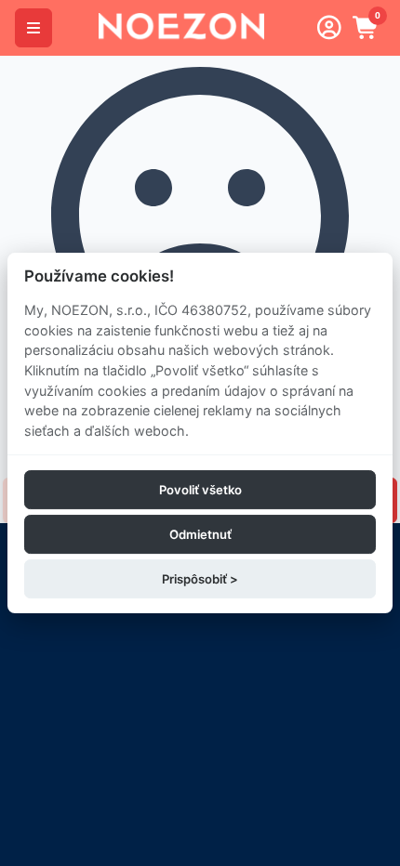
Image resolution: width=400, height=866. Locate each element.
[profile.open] (329, 27)
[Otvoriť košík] (366, 27)
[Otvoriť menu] (33, 27)
